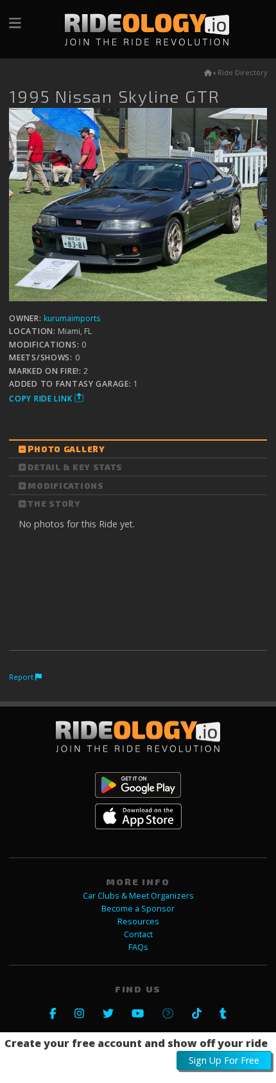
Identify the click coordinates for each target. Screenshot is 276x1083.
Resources (138, 921)
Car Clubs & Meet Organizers (138, 896)
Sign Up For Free (224, 1060)
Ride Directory (242, 72)
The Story (54, 503)
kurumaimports (72, 318)
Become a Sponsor (138, 908)
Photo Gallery (66, 449)
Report (22, 677)
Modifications (65, 485)
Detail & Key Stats (75, 467)
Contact (138, 934)
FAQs (138, 947)
